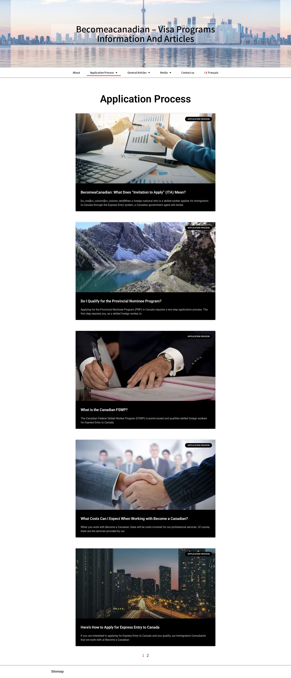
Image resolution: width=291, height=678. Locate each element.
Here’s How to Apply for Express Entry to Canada (120, 627)
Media (164, 72)
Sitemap (57, 671)
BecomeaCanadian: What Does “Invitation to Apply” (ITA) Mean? (133, 192)
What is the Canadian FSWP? (104, 410)
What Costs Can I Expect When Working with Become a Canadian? (134, 519)
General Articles (137, 72)
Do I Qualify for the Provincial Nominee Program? (121, 301)
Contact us (187, 72)
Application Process (102, 72)
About (76, 72)
